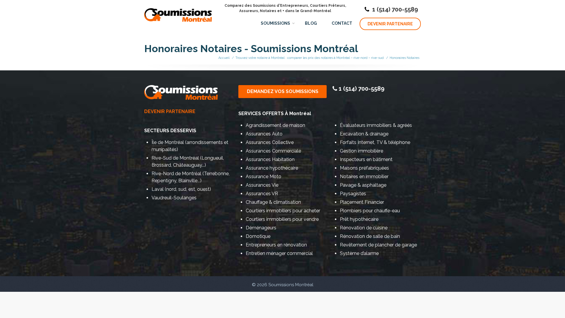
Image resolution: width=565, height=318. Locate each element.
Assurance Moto (263, 176)
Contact (342, 23)
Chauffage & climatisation (273, 202)
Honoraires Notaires (404, 58)
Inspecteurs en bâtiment (366, 159)
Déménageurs (261, 228)
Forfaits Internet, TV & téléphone (375, 142)
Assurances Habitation (270, 159)
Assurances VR (262, 193)
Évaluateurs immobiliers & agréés (376, 125)
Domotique (258, 236)
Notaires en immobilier (364, 176)
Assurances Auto (264, 134)
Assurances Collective (270, 142)
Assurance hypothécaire (272, 168)
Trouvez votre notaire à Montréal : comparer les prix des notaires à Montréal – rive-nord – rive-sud (309, 58)
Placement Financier (362, 202)
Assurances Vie (262, 185)
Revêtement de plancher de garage (378, 245)
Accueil (224, 58)
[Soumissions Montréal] (178, 12)
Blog (311, 23)
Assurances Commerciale (273, 151)
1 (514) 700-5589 (395, 9)
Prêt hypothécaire (359, 219)
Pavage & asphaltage (363, 185)
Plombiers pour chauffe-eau (370, 210)
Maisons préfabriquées (364, 168)
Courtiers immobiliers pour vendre (282, 219)
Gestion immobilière (361, 151)
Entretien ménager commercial (279, 253)
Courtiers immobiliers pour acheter (283, 210)
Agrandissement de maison (275, 125)
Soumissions (275, 23)
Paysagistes (353, 193)
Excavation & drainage (364, 134)
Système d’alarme (359, 253)
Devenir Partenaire (390, 23)
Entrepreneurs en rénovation (276, 245)
